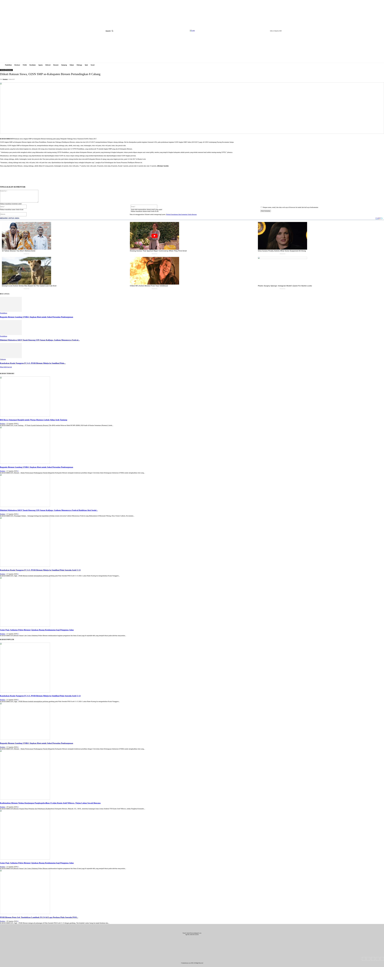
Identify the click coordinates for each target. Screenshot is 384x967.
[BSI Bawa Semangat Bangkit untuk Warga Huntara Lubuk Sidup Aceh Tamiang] (25, 416)
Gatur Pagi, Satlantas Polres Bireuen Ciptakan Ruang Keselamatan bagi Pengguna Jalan (37, 630)
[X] (27, 181)
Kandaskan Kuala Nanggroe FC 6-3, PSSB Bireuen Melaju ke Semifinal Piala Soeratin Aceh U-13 (40, 570)
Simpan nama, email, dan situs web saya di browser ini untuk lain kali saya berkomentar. (290, 207)
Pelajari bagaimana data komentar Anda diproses (181, 214)
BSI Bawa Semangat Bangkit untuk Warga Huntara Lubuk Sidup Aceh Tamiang (33, 420)
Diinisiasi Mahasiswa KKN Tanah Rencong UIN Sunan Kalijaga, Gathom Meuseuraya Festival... (40, 340)
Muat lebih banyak (6, 367)
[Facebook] (19, 181)
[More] (48, 181)
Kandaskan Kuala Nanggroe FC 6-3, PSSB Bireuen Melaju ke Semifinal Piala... (33, 363)
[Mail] (373, 959)
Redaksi (5, 79)
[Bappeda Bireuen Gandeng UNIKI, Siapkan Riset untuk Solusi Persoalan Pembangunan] (11, 311)
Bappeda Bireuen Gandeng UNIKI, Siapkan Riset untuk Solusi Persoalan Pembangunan (36, 317)
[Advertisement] (192, 48)
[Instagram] (368, 959)
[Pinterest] (34, 181)
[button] (110, 31)
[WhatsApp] (41, 181)
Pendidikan (9, 70)
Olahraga (3, 70)
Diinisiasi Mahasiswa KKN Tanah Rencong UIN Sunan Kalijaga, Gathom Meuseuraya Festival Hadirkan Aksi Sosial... (49, 510)
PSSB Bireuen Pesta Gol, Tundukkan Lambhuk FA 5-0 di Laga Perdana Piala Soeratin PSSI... (39, 917)
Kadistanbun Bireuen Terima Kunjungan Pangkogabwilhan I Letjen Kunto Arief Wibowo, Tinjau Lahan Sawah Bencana (50, 803)
